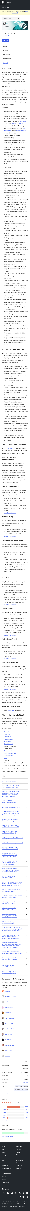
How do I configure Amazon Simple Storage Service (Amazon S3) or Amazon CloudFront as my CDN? (12, 883)
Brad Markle (8, 1013)
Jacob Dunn (8, 1034)
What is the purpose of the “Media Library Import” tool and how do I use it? (9, 855)
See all (26, 1121)
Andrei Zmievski (8, 744)
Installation (6, 54)
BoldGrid (6, 36)
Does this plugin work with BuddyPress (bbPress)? (9, 832)
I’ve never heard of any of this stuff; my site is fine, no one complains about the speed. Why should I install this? (11, 794)
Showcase (19, 1146)
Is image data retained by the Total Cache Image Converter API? (12, 952)
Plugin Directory (6, 7)
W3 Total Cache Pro (10, 448)
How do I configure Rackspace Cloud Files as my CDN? (11, 890)
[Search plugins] (18, 18)
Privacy (4, 1155)
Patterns (18, 1155)
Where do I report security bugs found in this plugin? (9, 972)
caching (17, 1086)
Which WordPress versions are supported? (9, 801)
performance (25, 1089)
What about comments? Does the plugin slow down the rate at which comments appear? (10, 813)
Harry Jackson (9, 1018)
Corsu (7, 1189)
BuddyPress (6, 1182)
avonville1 (8, 1039)
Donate (19, 1165)
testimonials (11, 710)
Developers (5, 1165)
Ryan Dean (7, 741)
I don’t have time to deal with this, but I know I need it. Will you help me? (9, 965)
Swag (18, 1168)
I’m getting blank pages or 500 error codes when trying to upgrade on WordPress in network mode (12, 929)
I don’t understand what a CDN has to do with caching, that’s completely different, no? (11, 870)
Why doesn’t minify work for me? (11, 807)
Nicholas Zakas (8, 739)
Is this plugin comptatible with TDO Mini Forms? (9, 902)
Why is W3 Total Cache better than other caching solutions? (11, 786)
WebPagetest (23, 121)
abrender (7, 1056)
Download (5, 40)
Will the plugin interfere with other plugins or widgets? (10, 820)
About (3, 1146)
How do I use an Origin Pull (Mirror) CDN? (8, 876)
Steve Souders (8, 732)
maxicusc (7, 1002)
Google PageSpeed (17, 123)
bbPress (5, 1179)
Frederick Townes (10, 996)
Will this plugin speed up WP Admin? (12, 838)
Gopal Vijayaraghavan (10, 753)
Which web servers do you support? (12, 843)
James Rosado (9, 1045)
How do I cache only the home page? (8, 922)
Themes (18, 1149)
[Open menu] (27, 2)
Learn (3, 1160)
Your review (5, 1121)
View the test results (10, 513)
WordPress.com (7, 1173)
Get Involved (20, 1160)
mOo (5, 758)
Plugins (18, 1152)
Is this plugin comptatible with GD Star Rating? (9, 908)
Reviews (5, 50)
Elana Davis (8, 1050)
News (3, 1149)
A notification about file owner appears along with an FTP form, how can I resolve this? (10, 936)
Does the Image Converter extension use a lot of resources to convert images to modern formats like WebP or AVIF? (11, 945)
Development (7, 58)
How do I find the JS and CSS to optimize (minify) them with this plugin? (9, 862)
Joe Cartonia (9, 1023)
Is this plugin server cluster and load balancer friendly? (10, 848)
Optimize (25, 1086)
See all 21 (25, 1082)
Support (5, 63)
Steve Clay (7, 734)
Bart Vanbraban (8, 755)
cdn (21, 1086)
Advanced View (6, 1094)
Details (5, 46)
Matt (4, 1176)
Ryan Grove (7, 736)
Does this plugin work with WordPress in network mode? (10, 826)
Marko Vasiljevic (9, 1029)
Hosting (4, 1152)
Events (18, 1163)
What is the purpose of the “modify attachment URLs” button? (12, 896)
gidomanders (9, 1007)
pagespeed (17, 1089)
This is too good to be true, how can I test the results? (10, 958)
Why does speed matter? (9, 781)
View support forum (7, 1136)
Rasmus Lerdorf (8, 751)
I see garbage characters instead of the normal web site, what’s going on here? (9, 915)
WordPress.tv (6, 1168)
